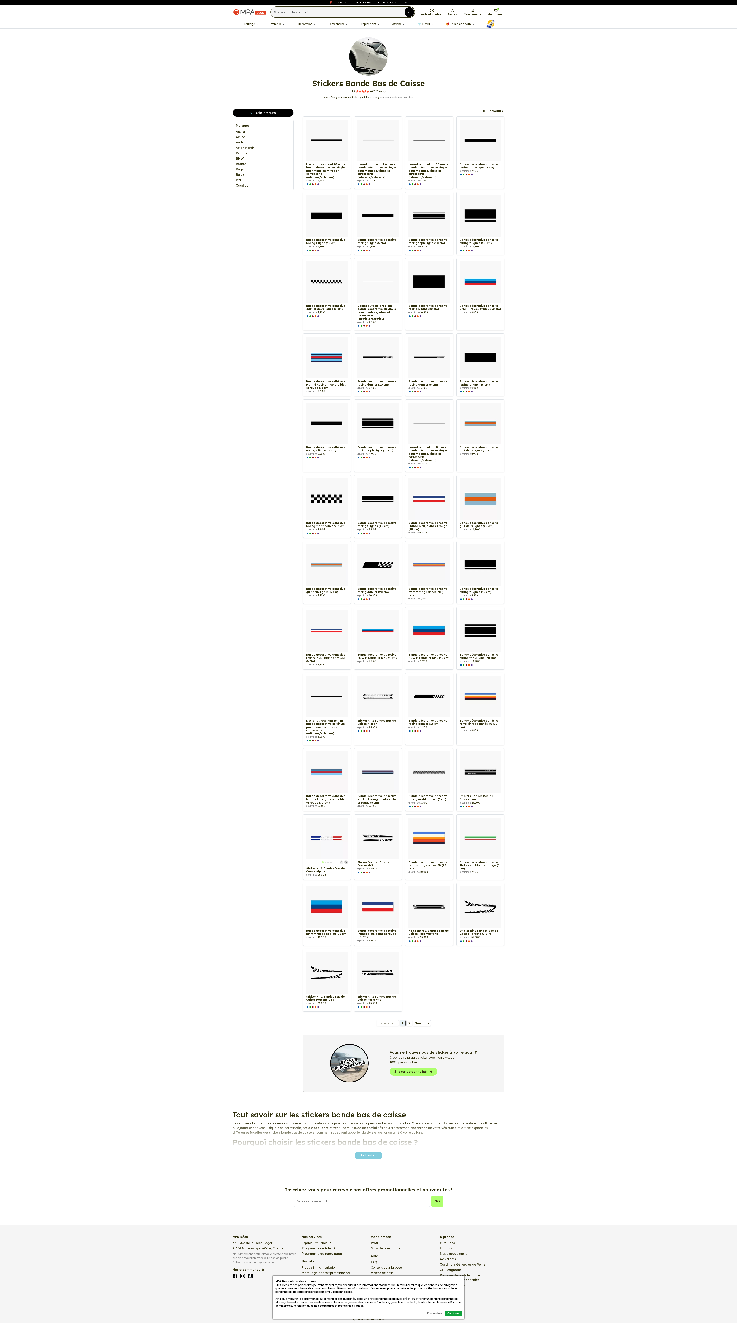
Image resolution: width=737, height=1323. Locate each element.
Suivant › (422, 1023)
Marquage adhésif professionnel (326, 1273)
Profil (374, 1243)
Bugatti (241, 169)
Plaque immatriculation (319, 1267)
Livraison (446, 1248)
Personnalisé (336, 24)
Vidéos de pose (382, 1273)
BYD (239, 180)
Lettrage (250, 24)
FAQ (374, 1262)
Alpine (240, 137)
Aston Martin (245, 148)
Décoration (305, 24)
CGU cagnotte (450, 1270)
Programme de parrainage (322, 1254)
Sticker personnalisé (410, 1071)
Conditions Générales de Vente (463, 1264)
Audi (239, 142)
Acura (240, 132)
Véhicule (276, 24)
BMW (240, 158)
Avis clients (448, 1259)
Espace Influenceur (316, 1243)
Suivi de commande (385, 1248)
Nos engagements (453, 1254)
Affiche (397, 24)
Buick (240, 175)
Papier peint (369, 24)
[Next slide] (346, 862)
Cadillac (242, 185)
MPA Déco (447, 1243)
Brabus (241, 164)
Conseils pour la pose (386, 1267)
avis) (369, 91)
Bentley (241, 153)
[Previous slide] (341, 862)
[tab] (323, 862)
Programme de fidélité (318, 1248)
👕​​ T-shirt (424, 24)
